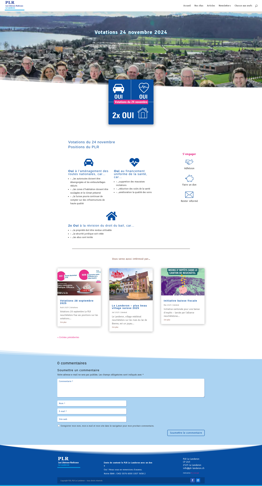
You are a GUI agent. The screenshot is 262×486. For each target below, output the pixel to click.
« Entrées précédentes (68, 337)
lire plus (63, 322)
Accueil (187, 6)
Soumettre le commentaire (186, 432)
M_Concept (195, 473)
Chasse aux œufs (243, 6)
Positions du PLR (83, 147)
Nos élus (198, 6)
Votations (74, 307)
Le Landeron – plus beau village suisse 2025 (129, 306)
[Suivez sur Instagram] (198, 480)
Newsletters (225, 6)
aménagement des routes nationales (88, 172)
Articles (211, 6)
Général (124, 312)
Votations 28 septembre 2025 (77, 302)
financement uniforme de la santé (130, 172)
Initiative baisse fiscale (180, 300)
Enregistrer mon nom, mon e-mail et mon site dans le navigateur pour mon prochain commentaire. (107, 426)
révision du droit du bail (105, 225)
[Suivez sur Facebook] (192, 480)
